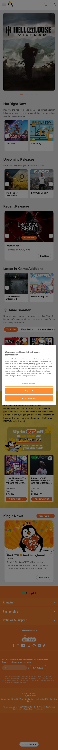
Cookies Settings (29, 383)
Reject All (29, 391)
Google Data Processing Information (23, 376)
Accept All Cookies (29, 398)
